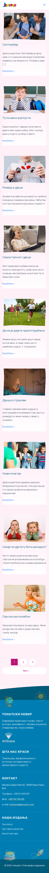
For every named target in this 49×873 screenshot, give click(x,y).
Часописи (7, 824)
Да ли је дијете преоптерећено (24, 330)
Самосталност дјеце (17, 257)
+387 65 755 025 (16, 799)
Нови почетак (12, 473)
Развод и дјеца (13, 187)
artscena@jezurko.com (22, 804)
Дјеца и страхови (14, 400)
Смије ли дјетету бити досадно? (24, 547)
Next (26, 670)
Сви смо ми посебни (16, 616)
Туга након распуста (17, 118)
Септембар (10, 44)
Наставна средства (12, 828)
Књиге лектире (10, 833)
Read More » (9, 70)
